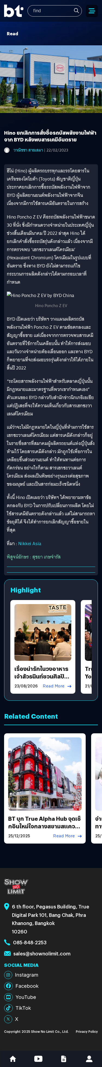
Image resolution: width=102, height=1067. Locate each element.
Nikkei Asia (29, 544)
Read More (54, 686)
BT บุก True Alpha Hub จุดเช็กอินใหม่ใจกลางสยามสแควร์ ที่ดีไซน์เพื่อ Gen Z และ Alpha (44, 826)
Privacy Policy (87, 1031)
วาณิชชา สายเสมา (28, 150)
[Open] (92, 11)
